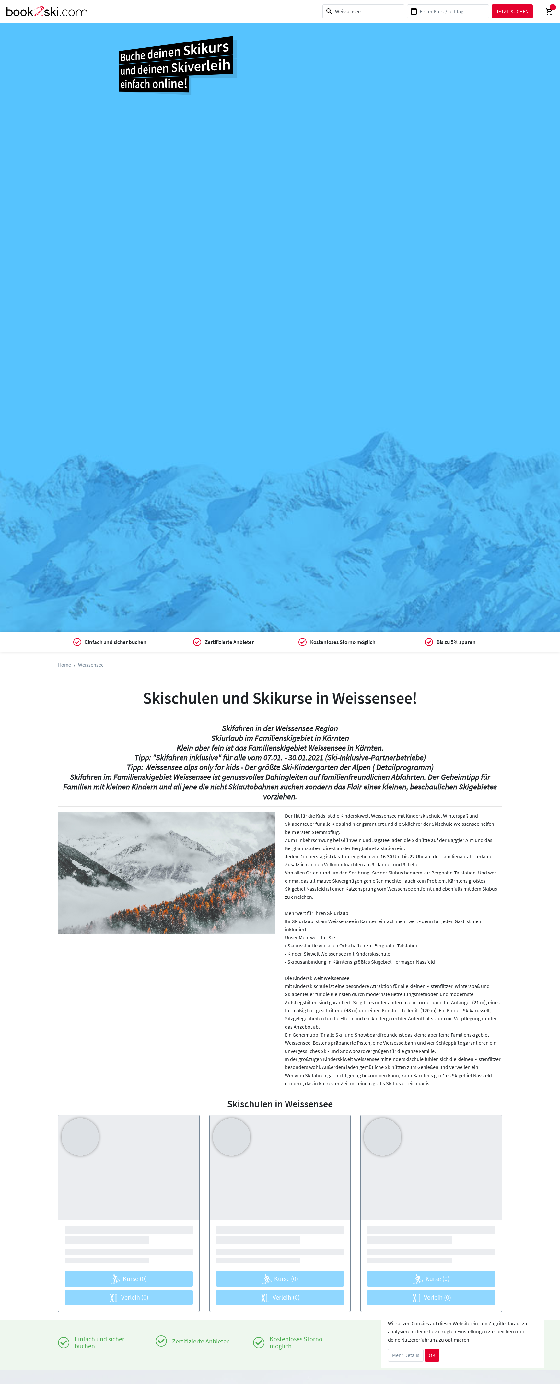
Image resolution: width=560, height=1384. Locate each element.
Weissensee (91, 664)
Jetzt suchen (512, 11)
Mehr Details (405, 1355)
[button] (74, 873)
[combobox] (363, 11)
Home (64, 664)
